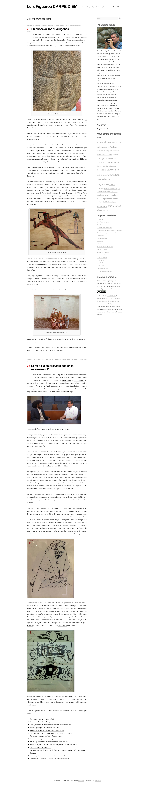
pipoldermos (108, 198)
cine (111, 150)
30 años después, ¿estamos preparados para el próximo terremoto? (54, 744)
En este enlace (32, 133)
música (100, 195)
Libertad (100, 188)
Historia (57, 25)
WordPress (81, 780)
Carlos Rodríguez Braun (104, 227)
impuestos (103, 184)
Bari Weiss (100, 225)
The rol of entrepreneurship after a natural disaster (48, 741)
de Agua (30, 625)
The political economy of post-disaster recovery (47, 736)
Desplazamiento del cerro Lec (40, 747)
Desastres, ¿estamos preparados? (42, 719)
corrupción (102, 158)
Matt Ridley (100, 263)
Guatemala (113, 174)
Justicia (112, 184)
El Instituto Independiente (105, 246)
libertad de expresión (110, 188)
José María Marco (102, 255)
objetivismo (99, 199)
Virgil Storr (73, 359)
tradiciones (114, 206)
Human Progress (102, 249)
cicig (107, 150)
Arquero (70, 193)
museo (62, 25)
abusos (100, 142)
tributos (99, 210)
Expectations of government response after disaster (48, 739)
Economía (113, 166)
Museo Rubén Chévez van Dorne (68, 145)
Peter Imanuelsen (102, 268)
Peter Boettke (79, 380)
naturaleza (106, 195)
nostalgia (113, 194)
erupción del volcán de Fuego (62, 391)
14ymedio (100, 219)
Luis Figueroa (105, 191)
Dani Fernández (102, 238)
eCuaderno (100, 244)
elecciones (101, 169)
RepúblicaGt (106, 202)
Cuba (105, 163)
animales (105, 147)
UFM (104, 210)
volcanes (108, 210)
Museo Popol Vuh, (71, 125)
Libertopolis (100, 260)
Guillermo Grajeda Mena (47, 25)
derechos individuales (103, 166)
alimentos (109, 142)
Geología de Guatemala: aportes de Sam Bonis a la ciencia (51, 724)
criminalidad (100, 163)
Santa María (62, 625)
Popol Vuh (65, 359)
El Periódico (113, 169)
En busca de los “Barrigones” (50, 29)
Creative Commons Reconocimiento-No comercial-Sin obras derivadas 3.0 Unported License (109, 301)
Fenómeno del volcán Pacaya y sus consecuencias (48, 722)
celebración (101, 150)
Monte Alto (72, 122)
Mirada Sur (100, 266)
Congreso (115, 154)
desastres (29, 359)
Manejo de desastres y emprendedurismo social (47, 730)
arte (108, 147)
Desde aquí (100, 241)
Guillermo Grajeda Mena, (36, 150)
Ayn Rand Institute (103, 222)
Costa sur (37, 25)
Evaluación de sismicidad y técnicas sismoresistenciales (50, 758)
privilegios (100, 202)
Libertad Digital (102, 257)
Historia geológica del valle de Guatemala (45, 727)
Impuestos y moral (103, 252)
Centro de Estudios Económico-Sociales (109, 230)
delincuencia (113, 162)
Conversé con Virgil (42, 386)
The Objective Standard (104, 271)
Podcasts (117, 6)
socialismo (102, 205)
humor (107, 179)
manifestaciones (113, 191)
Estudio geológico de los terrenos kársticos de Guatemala (50, 756)
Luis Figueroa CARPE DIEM (52, 6)
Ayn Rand (113, 147)
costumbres (112, 158)
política (115, 198)
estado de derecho (102, 175)
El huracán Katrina (40, 374)
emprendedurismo (39, 359)
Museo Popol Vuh (33, 699)
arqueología (30, 25)
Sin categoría (112, 202)
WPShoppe (98, 780)
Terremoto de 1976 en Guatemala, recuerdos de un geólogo (51, 733)
